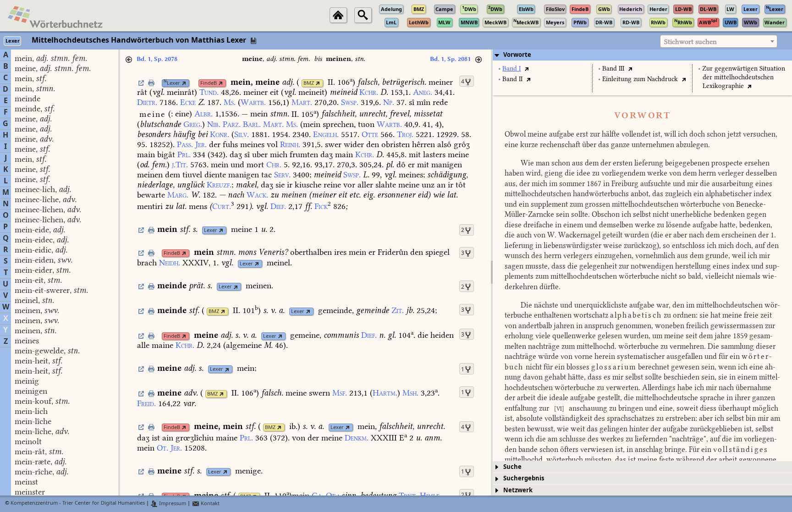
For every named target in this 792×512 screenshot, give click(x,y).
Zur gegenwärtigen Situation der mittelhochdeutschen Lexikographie (743, 77)
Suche (512, 466)
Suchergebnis (523, 478)
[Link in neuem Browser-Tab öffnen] (184, 83)
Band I (511, 68)
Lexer (172, 83)
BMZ (308, 83)
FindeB (208, 83)
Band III (613, 68)
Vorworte (517, 54)
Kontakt (209, 503)
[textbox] (718, 41)
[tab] (642, 55)
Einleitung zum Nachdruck (640, 79)
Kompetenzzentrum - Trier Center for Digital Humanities (78, 503)
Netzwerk (518, 490)
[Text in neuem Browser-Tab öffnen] (526, 68)
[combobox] (718, 41)
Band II (512, 79)
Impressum (172, 503)
